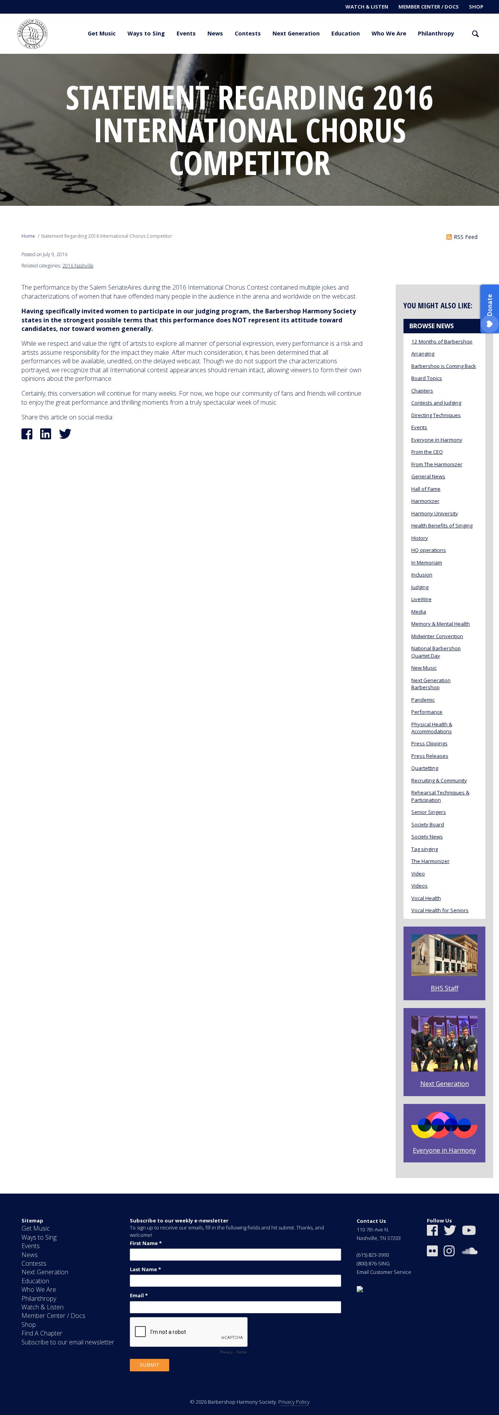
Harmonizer (425, 500)
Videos (419, 885)
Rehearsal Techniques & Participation (440, 796)
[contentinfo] (249, 1304)
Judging (419, 587)
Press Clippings (429, 743)
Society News (427, 836)
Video (418, 873)
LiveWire (421, 599)
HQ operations (428, 550)
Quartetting (424, 767)
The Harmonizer (430, 861)
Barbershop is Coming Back (443, 366)
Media (418, 611)
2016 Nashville (78, 265)
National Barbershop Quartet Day (436, 652)
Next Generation (296, 33)
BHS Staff (444, 988)
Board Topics (426, 378)
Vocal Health (426, 898)
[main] (249, 624)
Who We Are (389, 33)
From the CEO (427, 451)
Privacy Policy (294, 1401)
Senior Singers (428, 811)
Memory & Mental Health (440, 623)
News (215, 33)
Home (28, 236)
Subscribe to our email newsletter (67, 1342)
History (419, 537)
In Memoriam (426, 562)
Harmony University (434, 513)
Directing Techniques (436, 415)
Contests (248, 33)
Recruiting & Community (439, 780)
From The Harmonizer (436, 464)
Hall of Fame (426, 488)
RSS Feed (466, 237)
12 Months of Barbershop (441, 341)
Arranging (422, 353)
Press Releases (429, 755)
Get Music (102, 33)
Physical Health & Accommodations (431, 728)
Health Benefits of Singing (441, 525)
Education (345, 33)
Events (186, 33)
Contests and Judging (436, 402)
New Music (424, 667)
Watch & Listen (366, 6)
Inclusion (421, 574)
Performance (426, 711)
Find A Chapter (41, 1333)
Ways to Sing (146, 33)
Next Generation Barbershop (431, 684)
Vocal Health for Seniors (440, 910)
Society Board (427, 824)
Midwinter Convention (437, 636)
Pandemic (423, 699)
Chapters (422, 390)
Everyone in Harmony (436, 439)
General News (428, 476)
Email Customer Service (384, 1271)
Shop (476, 6)
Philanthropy (436, 33)
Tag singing (424, 849)
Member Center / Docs (428, 6)
